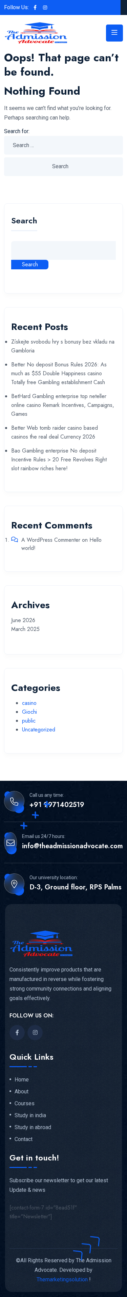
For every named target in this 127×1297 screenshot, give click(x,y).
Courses (25, 1104)
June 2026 (23, 620)
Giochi (29, 712)
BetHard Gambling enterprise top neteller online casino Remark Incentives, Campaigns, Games (62, 405)
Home (22, 1080)
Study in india (30, 1115)
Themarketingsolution (62, 1279)
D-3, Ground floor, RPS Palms (75, 887)
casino (29, 703)
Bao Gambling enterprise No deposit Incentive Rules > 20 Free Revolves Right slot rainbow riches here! (59, 459)
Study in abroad (33, 1127)
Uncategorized (38, 729)
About (21, 1092)
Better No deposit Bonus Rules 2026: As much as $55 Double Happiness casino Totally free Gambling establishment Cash (59, 373)
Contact (24, 1139)
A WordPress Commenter (50, 540)
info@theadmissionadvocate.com (72, 846)
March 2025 (25, 629)
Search (24, 221)
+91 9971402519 (56, 805)
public (29, 721)
